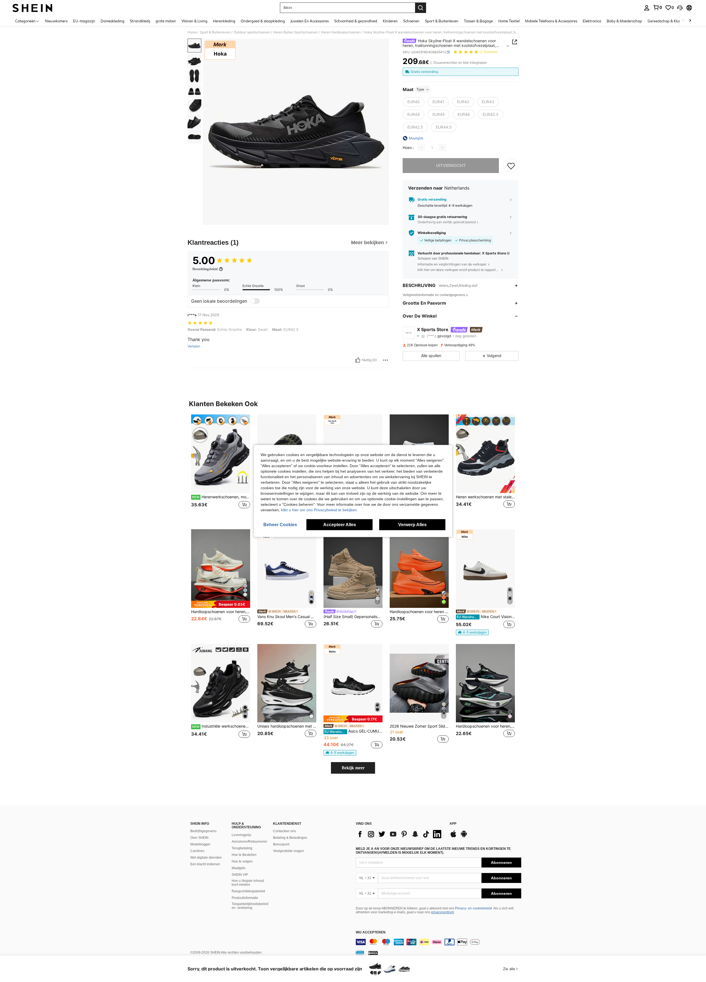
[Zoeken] (420, 7)
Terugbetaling (242, 848)
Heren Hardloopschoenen (340, 32)
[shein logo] (32, 7)
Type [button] (420, 89)
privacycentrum (442, 912)
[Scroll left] (683, 20)
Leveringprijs (241, 835)
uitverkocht (451, 165)
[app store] (453, 837)
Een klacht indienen (205, 864)
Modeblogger (200, 844)
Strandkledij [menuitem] (140, 21)
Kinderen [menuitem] (390, 21)
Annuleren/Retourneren (249, 841)
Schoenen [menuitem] (411, 21)
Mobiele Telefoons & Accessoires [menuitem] (551, 21)
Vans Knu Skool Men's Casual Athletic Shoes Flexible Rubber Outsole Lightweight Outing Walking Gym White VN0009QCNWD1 (286, 616)
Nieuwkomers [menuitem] (56, 21)
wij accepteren (371, 932)
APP (453, 824)
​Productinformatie (245, 898)
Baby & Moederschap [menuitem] (624, 21)
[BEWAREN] (511, 165)
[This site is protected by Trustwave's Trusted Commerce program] (360, 953)
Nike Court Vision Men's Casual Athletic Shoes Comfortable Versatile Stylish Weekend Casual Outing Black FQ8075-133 (486, 616)
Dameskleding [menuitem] (112, 21)
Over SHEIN (199, 838)
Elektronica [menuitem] (592, 21)
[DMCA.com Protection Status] (373, 953)
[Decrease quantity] (421, 147)
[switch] (255, 301)
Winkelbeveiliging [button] (432, 233)
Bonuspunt (281, 844)
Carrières (197, 851)
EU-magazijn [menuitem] (84, 21)
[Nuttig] (357, 360)
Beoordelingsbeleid (205, 269)
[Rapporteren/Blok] (385, 360)
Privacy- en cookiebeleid (473, 908)
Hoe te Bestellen (244, 855)
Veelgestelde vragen (288, 851)
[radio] (413, 102)
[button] (679, 7)
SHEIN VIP (240, 875)
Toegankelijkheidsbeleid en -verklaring (250, 906)
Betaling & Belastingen (290, 838)
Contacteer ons (284, 831)
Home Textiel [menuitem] (509, 21)
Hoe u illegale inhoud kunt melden (248, 883)
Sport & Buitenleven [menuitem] (441, 21)
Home (192, 32)
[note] (220, 604)
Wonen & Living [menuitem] (194, 21)
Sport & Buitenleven (215, 32)
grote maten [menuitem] (166, 21)
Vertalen (194, 346)
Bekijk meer (353, 767)
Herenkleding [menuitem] (224, 21)
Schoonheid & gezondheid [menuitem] (355, 21)
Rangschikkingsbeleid (248, 891)
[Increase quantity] (442, 147)
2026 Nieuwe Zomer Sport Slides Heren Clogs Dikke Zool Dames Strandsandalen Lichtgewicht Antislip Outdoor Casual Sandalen (419, 726)
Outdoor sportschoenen (252, 32)
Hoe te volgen (242, 861)
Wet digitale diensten (206, 857)
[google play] (464, 837)
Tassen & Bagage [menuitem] (478, 21)
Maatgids (238, 868)
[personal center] (646, 7)
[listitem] (220, 467)
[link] (657, 7)
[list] (400, 834)
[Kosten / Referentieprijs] (430, 63)
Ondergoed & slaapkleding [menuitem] (263, 21)
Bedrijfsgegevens (203, 831)
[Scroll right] (690, 20)
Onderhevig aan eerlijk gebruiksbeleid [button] (447, 222)
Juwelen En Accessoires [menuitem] (309, 21)
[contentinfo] (438, 942)
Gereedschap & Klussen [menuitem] (667, 21)
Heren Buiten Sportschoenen (295, 32)
